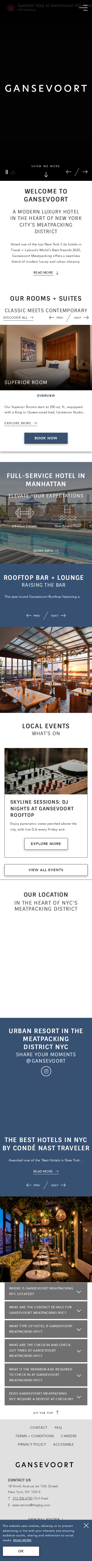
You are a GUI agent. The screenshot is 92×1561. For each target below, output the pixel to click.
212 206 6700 (22, 1498)
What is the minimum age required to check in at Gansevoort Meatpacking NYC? (40, 1374)
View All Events (46, 870)
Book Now (46, 438)
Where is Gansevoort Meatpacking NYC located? (41, 1291)
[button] (68, 172)
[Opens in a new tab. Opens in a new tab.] (46, 1071)
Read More (22, 1540)
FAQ (58, 1427)
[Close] (86, 1525)
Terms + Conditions (34, 1436)
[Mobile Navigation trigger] (83, 8)
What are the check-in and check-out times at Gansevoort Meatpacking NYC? (40, 1350)
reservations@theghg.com (31, 1505)
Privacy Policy (32, 1444)
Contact (39, 1427)
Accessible (63, 1444)
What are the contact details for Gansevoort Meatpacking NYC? (40, 1310)
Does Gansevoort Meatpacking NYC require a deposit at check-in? (41, 1396)
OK (21, 1551)
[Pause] (6, 172)
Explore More (46, 843)
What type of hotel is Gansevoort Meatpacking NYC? (41, 1329)
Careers (68, 1436)
